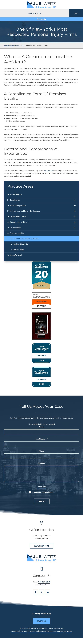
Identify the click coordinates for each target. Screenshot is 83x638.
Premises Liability (17, 233)
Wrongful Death (16, 255)
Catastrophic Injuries (18, 216)
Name (41, 427)
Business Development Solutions (51, 631)
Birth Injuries (15, 200)
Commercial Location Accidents (25, 238)
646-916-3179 (49, 170)
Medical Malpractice (18, 205)
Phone (41, 451)
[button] (81, 622)
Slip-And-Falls (18, 249)
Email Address (41, 439)
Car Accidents (15, 227)
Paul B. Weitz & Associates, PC (36, 628)
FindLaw (69, 631)
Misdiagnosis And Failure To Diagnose (25, 211)
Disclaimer (41, 487)
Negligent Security (20, 244)
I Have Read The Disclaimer (43, 492)
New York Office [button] (41, 546)
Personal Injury (16, 194)
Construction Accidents (19, 222)
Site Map (23, 631)
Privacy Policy (33, 631)
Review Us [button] (41, 621)
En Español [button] (41, 19)
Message (41, 463)
